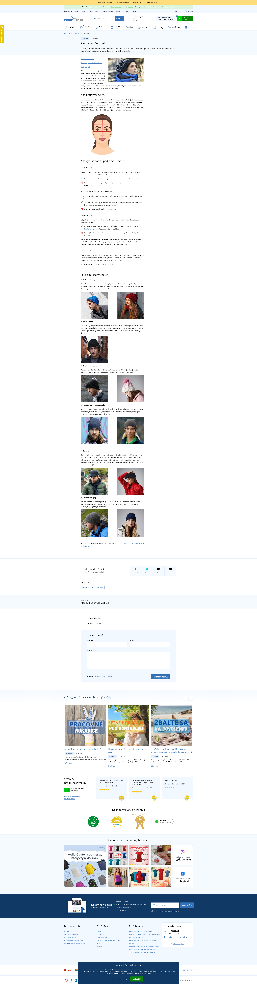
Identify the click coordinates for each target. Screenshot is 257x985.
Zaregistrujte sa (116, 7)
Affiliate (99, 946)
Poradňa (77, 33)
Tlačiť (170, 573)
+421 (140, 18)
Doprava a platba (80, 11)
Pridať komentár (160, 677)
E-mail (159, 573)
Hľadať (119, 19)
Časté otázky (68, 11)
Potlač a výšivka (93, 11)
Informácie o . (99, 676)
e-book (130, 7)
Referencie (119, 11)
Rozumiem (137, 979)
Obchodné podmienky (71, 934)
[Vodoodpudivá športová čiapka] (94, 523)
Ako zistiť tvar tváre (87, 59)
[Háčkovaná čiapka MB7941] (94, 305)
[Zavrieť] (255, 2)
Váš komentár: (92, 650)
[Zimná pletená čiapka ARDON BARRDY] (94, 430)
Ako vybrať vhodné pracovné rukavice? (83, 749)
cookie (111, 971)
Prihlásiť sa (187, 905)
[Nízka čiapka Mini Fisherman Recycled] (94, 349)
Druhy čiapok (85, 67)
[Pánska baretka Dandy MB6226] (94, 481)
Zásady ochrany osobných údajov (75, 943)
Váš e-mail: (90, 640)
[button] (191, 698)
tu (126, 979)
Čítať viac (68, 763)
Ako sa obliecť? (87, 587)
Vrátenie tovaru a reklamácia (74, 940)
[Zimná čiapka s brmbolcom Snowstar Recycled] (94, 389)
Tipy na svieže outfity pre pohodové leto (142, 952)
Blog (127, 11)
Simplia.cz (189, 980)
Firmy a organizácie (107, 11)
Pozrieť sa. (154, 2)
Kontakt (134, 11)
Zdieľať (135, 573)
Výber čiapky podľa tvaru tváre (91, 63)
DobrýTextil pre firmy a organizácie (108, 940)
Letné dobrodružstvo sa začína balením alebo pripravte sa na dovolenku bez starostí (171, 750)
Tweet (147, 573)
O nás (99, 931)
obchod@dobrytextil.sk (178, 937)
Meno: (132, 640)
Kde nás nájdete (178, 944)
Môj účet (190, 11)
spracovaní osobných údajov (103, 676)
